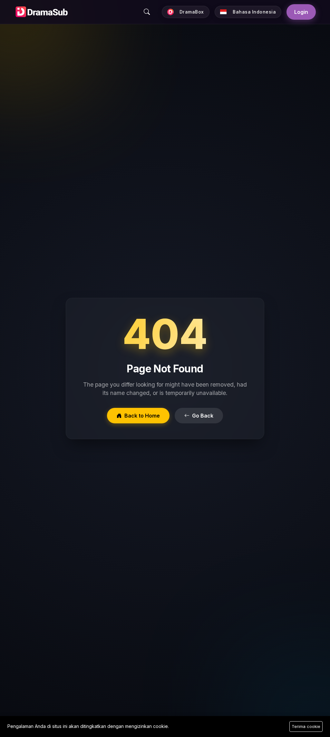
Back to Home (142, 415)
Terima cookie (306, 726)
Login (301, 12)
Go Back (202, 415)
